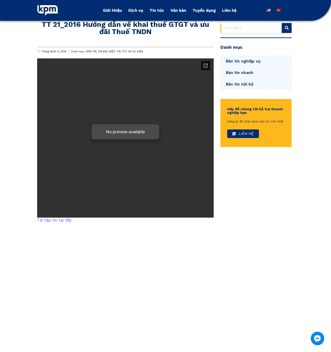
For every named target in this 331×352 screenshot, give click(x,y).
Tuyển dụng (204, 10)
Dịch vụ (135, 10)
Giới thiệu (112, 10)
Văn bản (178, 10)
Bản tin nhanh (239, 72)
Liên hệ (229, 10)
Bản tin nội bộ (240, 84)
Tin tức (157, 10)
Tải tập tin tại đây (54, 220)
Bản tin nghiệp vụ (243, 61)
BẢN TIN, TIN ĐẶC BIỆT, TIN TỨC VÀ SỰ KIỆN (114, 51)
